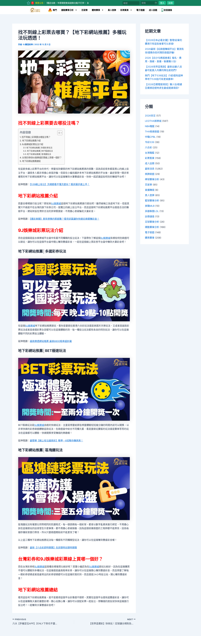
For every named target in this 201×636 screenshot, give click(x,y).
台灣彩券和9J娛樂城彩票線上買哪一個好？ (42, 157)
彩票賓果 (124, 10)
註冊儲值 (168, 10)
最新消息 (149, 168)
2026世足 (150, 115)
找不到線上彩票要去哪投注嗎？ (36, 137)
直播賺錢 (149, 189)
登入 (162, 3)
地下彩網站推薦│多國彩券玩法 (39, 147)
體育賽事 (96, 10)
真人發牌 (112, 10)
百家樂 (84, 10)
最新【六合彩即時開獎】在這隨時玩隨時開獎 (53, 547)
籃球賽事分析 (152, 200)
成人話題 (153, 10)
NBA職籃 (150, 126)
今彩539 (149, 142)
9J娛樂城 (56, 203)
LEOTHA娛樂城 (153, 120)
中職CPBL (150, 136)
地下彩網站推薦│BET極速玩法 (40, 151)
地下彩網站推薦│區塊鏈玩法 (39, 154)
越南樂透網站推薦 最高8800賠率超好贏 (51, 341)
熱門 (55, 10)
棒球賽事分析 (152, 179)
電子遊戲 (140, 10)
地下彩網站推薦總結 (31, 161)
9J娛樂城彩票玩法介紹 (32, 144)
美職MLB (150, 205)
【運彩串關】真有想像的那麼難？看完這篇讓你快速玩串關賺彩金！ (64, 218)
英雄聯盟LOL (152, 211)
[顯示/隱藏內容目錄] (58, 132)
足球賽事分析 (152, 221)
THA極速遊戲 (152, 131)
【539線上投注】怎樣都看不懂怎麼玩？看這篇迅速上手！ (60, 184)
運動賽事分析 (67, 10)
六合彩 (148, 147)
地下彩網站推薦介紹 (31, 140)
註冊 (170, 3)
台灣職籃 (149, 152)
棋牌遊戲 (149, 173)
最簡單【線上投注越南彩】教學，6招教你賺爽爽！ (56, 440)
